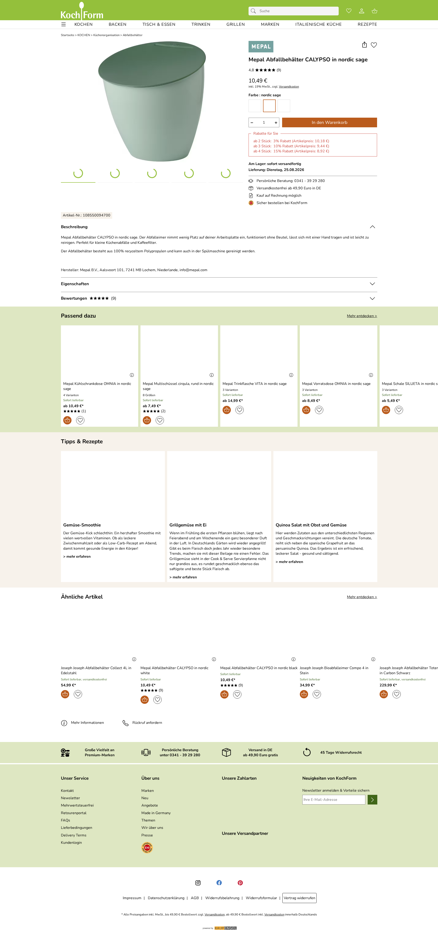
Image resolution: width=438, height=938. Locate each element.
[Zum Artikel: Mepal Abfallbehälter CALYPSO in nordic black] (259, 637)
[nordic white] (255, 106)
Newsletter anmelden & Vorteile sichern (335, 790)
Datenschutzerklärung (166, 898)
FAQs (65, 820)
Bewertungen (88, 298)
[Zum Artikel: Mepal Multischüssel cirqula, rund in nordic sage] (179, 353)
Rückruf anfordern (147, 722)
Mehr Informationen (87, 722)
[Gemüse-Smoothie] (113, 486)
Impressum (132, 898)
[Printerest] (240, 882)
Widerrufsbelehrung (222, 898)
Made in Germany (156, 813)
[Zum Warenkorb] (374, 11)
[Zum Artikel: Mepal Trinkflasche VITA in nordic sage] (259, 353)
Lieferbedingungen (76, 827)
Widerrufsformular (261, 898)
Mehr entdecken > (362, 315)
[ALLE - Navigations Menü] (63, 24)
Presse (147, 835)
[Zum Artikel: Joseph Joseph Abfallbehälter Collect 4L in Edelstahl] (99, 637)
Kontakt (67, 790)
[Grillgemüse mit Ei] (219, 486)
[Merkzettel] (349, 11)
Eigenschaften (75, 284)
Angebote (149, 805)
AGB (195, 898)
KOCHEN (83, 35)
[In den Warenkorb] (67, 420)
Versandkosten (289, 87)
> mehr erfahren (77, 556)
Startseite (67, 35)
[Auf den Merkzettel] (373, 45)
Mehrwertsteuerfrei (77, 805)
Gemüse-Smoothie (82, 525)
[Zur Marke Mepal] (261, 46)
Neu (144, 798)
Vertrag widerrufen (299, 898)
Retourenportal (73, 813)
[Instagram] (198, 882)
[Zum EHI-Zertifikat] (252, 202)
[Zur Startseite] (82, 11)
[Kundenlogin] (361, 11)
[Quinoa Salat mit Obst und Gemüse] (325, 486)
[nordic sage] (269, 106)
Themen (148, 820)
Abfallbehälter (133, 35)
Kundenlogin (71, 842)
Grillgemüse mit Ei (187, 525)
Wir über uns (152, 827)
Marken (147, 790)
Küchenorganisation (106, 35)
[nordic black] (284, 106)
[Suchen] (254, 11)
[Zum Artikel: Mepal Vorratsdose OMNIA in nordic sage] (338, 353)
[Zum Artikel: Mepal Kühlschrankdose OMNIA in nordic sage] (99, 353)
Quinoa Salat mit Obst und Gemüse (311, 525)
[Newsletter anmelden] (372, 799)
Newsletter (70, 798)
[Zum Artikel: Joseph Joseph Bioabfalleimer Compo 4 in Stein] (338, 637)
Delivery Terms (73, 835)
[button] (365, 45)
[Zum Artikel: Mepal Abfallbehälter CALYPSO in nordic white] (179, 637)
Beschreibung (74, 227)
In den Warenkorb (329, 122)
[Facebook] (219, 882)
